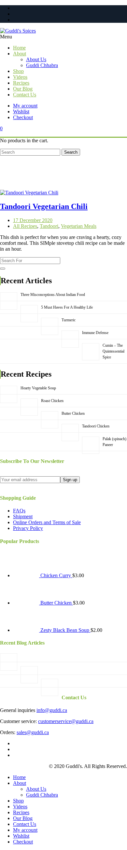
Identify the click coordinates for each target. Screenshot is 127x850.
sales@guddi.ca (33, 732)
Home (19, 777)
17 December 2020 (32, 220)
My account (25, 105)
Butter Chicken (73, 413)
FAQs (19, 510)
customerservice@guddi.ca (65, 721)
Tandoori (49, 226)
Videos (20, 806)
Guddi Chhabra (42, 795)
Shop (18, 800)
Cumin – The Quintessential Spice (113, 351)
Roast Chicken (52, 400)
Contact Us (24, 824)
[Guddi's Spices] (63, 31)
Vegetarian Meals (78, 226)
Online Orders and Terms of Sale (47, 522)
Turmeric (69, 320)
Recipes (21, 812)
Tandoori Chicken (95, 426)
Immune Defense (95, 332)
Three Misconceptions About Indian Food (53, 294)
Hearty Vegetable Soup (38, 388)
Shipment (23, 516)
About (19, 783)
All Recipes (25, 226)
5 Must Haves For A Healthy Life (67, 307)
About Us (36, 789)
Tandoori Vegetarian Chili (44, 206)
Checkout (23, 117)
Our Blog (23, 818)
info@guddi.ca (51, 710)
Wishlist (21, 111)
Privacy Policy (28, 528)
